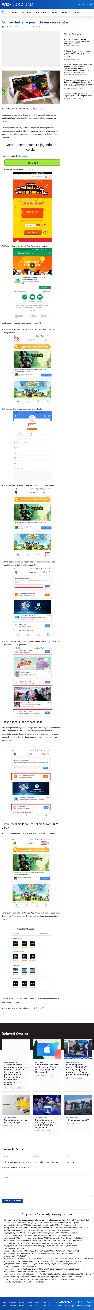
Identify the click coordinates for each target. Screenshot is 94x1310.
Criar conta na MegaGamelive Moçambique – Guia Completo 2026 (78, 95)
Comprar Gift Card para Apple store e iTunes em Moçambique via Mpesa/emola (46, 1068)
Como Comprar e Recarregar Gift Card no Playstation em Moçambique (45, 1124)
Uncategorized (34, 26)
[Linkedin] (83, 4)
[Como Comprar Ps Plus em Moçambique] (16, 1105)
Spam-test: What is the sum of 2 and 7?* (18, 1167)
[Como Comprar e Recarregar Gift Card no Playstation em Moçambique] (47, 1105)
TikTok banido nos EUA (77, 1120)
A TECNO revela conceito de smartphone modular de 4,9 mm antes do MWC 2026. (76, 41)
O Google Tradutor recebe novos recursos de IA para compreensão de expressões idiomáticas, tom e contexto (77, 54)
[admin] (3, 27)
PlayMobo (22, 156)
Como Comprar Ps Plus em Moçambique (15, 1121)
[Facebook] (79, 4)
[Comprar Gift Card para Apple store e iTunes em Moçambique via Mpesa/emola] (47, 1049)
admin (9, 26)
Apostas (67, 88)
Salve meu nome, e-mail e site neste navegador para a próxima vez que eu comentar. (40, 1162)
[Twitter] (87, 4)
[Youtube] (91, 4)
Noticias (67, 45)
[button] (3, 12)
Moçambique (40, 1062)
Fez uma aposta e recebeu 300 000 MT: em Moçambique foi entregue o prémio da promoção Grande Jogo (77, 1069)
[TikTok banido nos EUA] (78, 1105)
